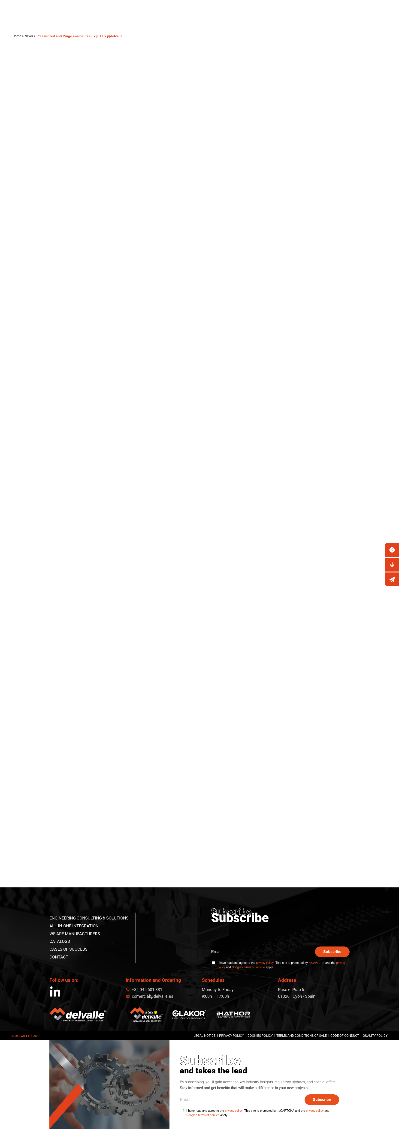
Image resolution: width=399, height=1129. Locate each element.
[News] (392, 579)
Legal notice (204, 1035)
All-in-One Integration (74, 925)
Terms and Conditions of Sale (301, 1035)
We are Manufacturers (74, 933)
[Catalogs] (392, 565)
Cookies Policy (260, 1035)
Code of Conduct (344, 1035)
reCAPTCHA (316, 962)
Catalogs (59, 941)
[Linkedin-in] (55, 992)
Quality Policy (375, 1035)
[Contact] (392, 550)
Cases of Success (68, 949)
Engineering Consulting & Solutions (89, 918)
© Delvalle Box (24, 1036)
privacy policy (265, 962)
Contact (58, 957)
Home (16, 36)
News (29, 36)
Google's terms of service (248, 967)
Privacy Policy (231, 1035)
